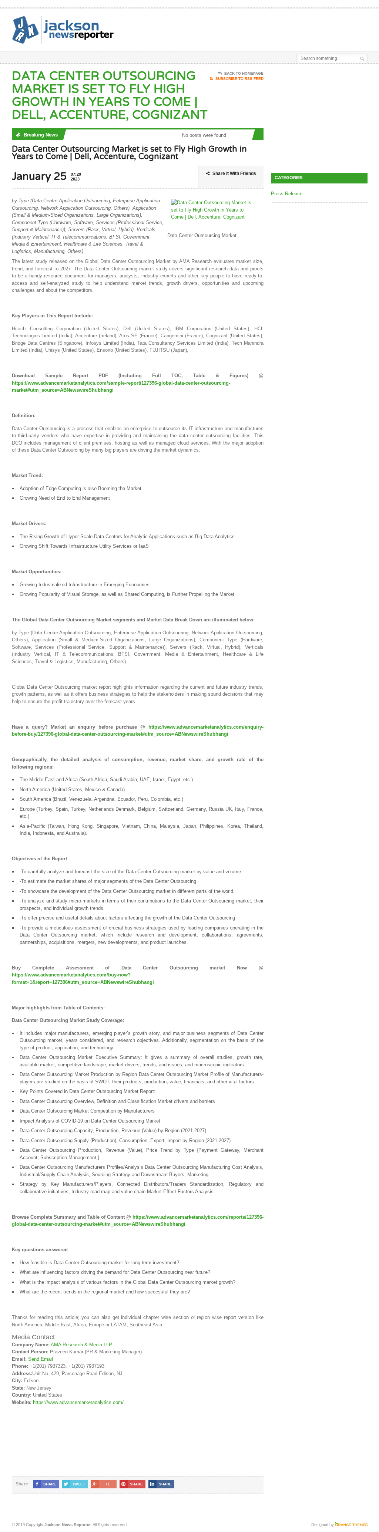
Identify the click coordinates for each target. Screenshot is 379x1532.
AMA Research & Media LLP (81, 1344)
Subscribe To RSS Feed (239, 79)
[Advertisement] (205, 27)
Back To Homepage (244, 73)
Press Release (286, 193)
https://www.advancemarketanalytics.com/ (78, 1402)
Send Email (40, 1359)
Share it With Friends (234, 173)
